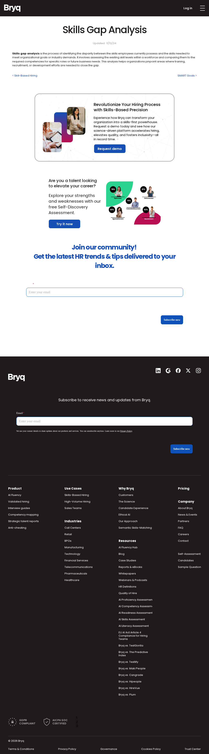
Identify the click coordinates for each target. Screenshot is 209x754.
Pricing (183, 488)
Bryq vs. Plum (127, 695)
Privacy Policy (67, 749)
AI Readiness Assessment (136, 613)
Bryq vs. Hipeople (130, 681)
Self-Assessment (189, 554)
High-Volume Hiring (77, 501)
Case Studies (127, 560)
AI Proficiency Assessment (136, 600)
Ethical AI (124, 515)
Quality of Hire (128, 593)
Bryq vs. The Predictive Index (134, 653)
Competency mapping (23, 515)
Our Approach (128, 521)
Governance (108, 749)
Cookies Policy (151, 749)
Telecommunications (78, 567)
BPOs (67, 541)
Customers (126, 495)
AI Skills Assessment (132, 619)
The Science (127, 501)
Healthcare (71, 580)
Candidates (186, 560)
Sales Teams (73, 508)
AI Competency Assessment (137, 606)
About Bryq (185, 508)
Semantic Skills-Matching (135, 528)
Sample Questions (190, 567)
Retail (68, 534)
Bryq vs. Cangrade (131, 675)
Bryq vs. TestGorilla (131, 645)
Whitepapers (127, 573)
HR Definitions (127, 587)
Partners (183, 521)
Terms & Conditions (21, 749)
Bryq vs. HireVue (129, 688)
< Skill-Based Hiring (24, 76)
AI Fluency (14, 495)
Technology (72, 554)
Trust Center (193, 749)
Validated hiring (18, 501)
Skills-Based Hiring (76, 495)
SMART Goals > (187, 76)
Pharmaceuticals (75, 573)
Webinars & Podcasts (133, 580)
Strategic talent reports (23, 521)
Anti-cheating (17, 528)
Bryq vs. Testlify (128, 662)
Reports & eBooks (130, 567)
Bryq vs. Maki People (132, 668)
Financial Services (76, 560)
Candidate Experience (133, 508)
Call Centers (72, 528)
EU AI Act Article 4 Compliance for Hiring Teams (133, 635)
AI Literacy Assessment (134, 626)
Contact (183, 541)
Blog (122, 554)
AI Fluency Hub (128, 547)
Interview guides (19, 508)
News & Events (187, 515)
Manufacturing (74, 547)
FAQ (180, 528)
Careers (183, 534)
